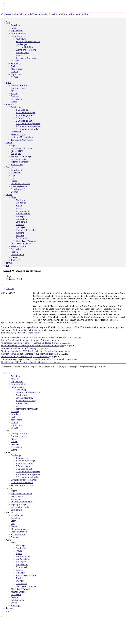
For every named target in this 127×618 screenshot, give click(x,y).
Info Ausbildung (23, 213)
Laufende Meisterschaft (22, 137)
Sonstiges (20, 227)
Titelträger (16, 260)
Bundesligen (21, 44)
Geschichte (16, 249)
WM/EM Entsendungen (21, 156)
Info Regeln (21, 216)
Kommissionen (18, 36)
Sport (8, 82)
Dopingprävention (19, 85)
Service (9, 167)
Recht (13, 66)
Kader (13, 90)
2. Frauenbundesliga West (28, 123)
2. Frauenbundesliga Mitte (28, 126)
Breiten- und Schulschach (28, 41)
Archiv (9, 194)
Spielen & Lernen (19, 186)
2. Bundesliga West (24, 115)
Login (13, 175)
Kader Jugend (17, 150)
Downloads (16, 172)
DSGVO (14, 77)
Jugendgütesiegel (19, 159)
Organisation (17, 30)
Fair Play (15, 60)
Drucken (10, 288)
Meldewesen (17, 69)
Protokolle (16, 63)
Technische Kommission (27, 58)
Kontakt (14, 28)
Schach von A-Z (18, 189)
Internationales (23, 211)
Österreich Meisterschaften (18, 133)
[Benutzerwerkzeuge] (2, 284)
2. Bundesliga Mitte (25, 118)
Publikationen (17, 254)
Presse (14, 181)
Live (13, 178)
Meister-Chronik (18, 246)
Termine (10, 262)
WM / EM (20, 235)
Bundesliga (16, 107)
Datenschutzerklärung (54, 366)
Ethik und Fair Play (24, 47)
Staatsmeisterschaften (26, 230)
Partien (14, 252)
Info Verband (22, 219)
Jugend (19, 55)
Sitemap (15, 191)
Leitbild (14, 71)
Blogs (13, 197)
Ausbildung (21, 38)
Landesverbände (19, 33)
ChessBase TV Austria (26, 241)
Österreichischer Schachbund (15, 366)
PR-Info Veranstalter (20, 183)
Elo (7, 265)
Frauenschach (22, 52)
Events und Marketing (26, 49)
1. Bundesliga (22, 110)
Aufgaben (15, 25)
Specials (14, 257)
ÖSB (8, 22)
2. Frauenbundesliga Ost (27, 129)
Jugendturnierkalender (21, 148)
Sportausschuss (18, 88)
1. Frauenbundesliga (25, 112)
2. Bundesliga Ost (24, 120)
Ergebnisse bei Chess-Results (27, 332)
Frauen (14, 93)
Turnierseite (6, 332)
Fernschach (16, 99)
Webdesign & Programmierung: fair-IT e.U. (86, 366)
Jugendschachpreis (20, 161)
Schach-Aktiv (17, 170)
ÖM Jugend (16, 153)
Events (14, 101)
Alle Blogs (20, 200)
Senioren (15, 96)
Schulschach (17, 164)
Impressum (16, 74)
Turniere (10, 104)
